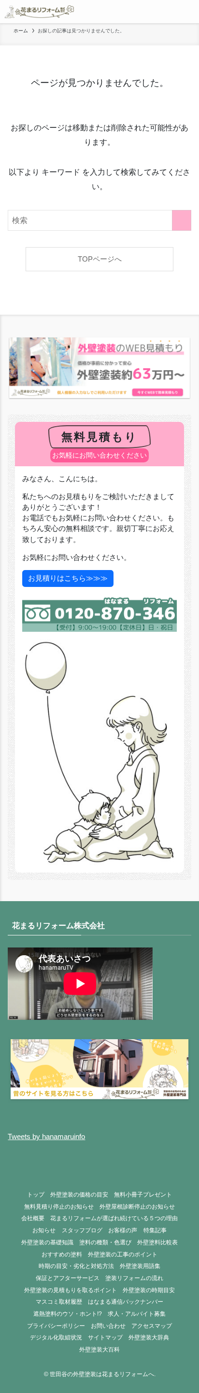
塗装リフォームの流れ (134, 1278)
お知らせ (44, 1230)
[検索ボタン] (164, 11)
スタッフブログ (82, 1230)
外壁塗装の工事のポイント (122, 1254)
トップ (35, 1194)
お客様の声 (122, 1230)
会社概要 (32, 1218)
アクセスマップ (151, 1326)
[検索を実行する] (181, 220)
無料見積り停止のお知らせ (59, 1206)
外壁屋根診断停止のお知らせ (137, 1206)
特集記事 (155, 1230)
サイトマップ (105, 1337)
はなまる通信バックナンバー (125, 1301)
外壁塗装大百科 (99, 1349)
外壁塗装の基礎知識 (47, 1242)
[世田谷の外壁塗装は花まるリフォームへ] (39, 11)
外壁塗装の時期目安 (149, 1290)
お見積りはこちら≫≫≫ (68, 578)
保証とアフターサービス (68, 1278)
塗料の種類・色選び (105, 1242)
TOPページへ (100, 259)
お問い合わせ (108, 1326)
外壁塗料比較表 (157, 1242)
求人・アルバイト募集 (137, 1313)
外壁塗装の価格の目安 (79, 1194)
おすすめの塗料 (62, 1254)
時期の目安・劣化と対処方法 (76, 1266)
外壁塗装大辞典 (148, 1337)
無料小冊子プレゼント (143, 1194)
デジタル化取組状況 (56, 1337)
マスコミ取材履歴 (59, 1301)
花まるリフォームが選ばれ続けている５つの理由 (114, 1218)
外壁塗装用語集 (140, 1266)
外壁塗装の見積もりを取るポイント (70, 1290)
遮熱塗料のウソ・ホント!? (67, 1313)
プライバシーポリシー (56, 1326)
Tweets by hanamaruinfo (46, 1137)
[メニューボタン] (187, 11)
